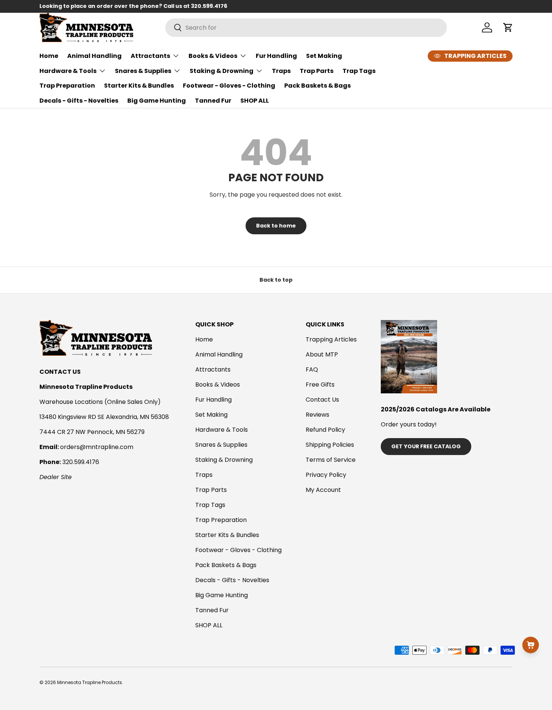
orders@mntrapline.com (96, 447)
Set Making (324, 56)
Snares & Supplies (143, 71)
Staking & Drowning (221, 71)
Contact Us (322, 399)
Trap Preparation (67, 85)
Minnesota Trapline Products (89, 682)
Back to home (276, 225)
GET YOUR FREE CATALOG (426, 446)
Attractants (150, 56)
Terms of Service (331, 459)
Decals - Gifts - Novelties (78, 100)
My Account (323, 489)
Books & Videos (213, 56)
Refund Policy (325, 429)
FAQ (312, 369)
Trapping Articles (331, 339)
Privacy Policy (326, 474)
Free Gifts (320, 384)
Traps (281, 71)
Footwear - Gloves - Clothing (229, 85)
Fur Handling (276, 56)
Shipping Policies (330, 444)
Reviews (317, 414)
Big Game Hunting (156, 100)
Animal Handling (94, 56)
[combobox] (306, 27)
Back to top (276, 280)
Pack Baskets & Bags (317, 85)
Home (48, 56)
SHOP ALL (254, 100)
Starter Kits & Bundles (139, 85)
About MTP (322, 354)
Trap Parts (316, 71)
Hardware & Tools (68, 71)
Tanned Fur (213, 100)
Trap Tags (359, 71)
